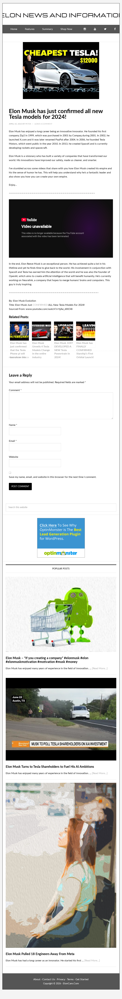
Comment (15, 390)
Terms (70, 979)
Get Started (81, 979)
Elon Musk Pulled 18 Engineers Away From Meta (40, 954)
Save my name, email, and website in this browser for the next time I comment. (52, 477)
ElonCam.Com (71, 983)
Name (13, 425)
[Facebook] (114, 29)
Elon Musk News (61, 12)
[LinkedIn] (104, 37)
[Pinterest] (114, 37)
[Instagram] (85, 29)
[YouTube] (95, 29)
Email (13, 441)
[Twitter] (105, 29)
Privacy (61, 979)
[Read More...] (100, 668)
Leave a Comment (43, 124)
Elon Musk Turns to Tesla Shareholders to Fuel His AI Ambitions (50, 766)
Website (13, 457)
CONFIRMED (40, 305)
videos (25, 357)
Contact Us (48, 979)
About (36, 979)
